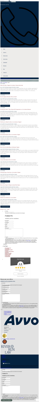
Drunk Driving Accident (8, 249)
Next (8, 209)
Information (7, 252)
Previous (1, 209)
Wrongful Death (7, 256)
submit (2, 309)
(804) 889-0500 (12, 46)
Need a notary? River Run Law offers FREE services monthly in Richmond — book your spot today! (15, 78)
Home (4, 49)
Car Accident (5, 82)
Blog (4, 69)
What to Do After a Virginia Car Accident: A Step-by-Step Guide (11, 85)
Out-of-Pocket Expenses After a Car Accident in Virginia (10, 134)
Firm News (7, 250)
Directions (5, 332)
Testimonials (5, 62)
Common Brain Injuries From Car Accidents (8, 159)
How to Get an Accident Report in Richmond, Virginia (9, 147)
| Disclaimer (4, 360)
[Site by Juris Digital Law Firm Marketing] (6, 363)
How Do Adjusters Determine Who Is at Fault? (8, 96)
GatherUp (22, 276)
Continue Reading (5, 93)
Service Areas (5, 59)
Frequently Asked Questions (9, 251)
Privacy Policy (28, 240)
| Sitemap (3, 361)
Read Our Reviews (20, 273)
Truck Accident (7, 255)
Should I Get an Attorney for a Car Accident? (8, 197)
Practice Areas (5, 55)
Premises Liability (8, 254)
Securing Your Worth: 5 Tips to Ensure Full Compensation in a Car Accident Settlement (15, 109)
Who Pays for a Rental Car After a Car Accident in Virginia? (10, 121)
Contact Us (5, 72)
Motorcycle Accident (8, 253)
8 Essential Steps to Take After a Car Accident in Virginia (10, 172)
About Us (4, 52)
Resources (4, 65)
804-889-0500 (6, 330)
